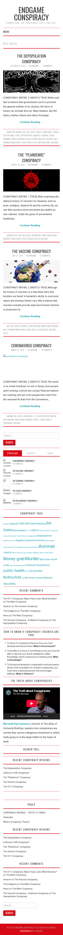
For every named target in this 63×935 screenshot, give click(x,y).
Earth (13, 541)
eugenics (36, 135)
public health (27, 142)
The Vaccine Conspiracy (31, 251)
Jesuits (7, 552)
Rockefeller (32, 238)
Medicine (10, 419)
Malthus (42, 139)
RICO (24, 238)
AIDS (20, 235)
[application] (31, 703)
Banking (10, 416)
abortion (11, 132)
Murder (49, 139)
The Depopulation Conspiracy (31, 58)
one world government (18, 565)
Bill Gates (31, 132)
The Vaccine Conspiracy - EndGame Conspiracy (26, 620)
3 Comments (46, 164)
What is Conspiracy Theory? (16, 822)
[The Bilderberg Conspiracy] (7, 502)
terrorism (7, 423)
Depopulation (26, 135)
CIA (9, 536)
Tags (50, 453)
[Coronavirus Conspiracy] (31, 365)
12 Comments (45, 255)
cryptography (31, 536)
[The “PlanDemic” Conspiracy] (31, 180)
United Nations (44, 142)
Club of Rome (8, 135)
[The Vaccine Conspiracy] (31, 271)
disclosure (7, 541)
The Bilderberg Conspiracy (24, 500)
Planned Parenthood (11, 142)
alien (33, 523)
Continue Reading (31, 122)
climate (56, 132)
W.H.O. (5, 333)
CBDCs (38, 132)
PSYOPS (36, 419)
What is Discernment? (44, 646)
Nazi (55, 139)
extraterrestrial (34, 540)
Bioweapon (36, 235)
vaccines (54, 142)
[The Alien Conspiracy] (7, 492)
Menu (6, 32)
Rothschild (43, 238)
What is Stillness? (25, 674)
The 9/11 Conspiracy (13, 786)
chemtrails (47, 132)
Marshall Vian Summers (16, 723)
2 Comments (47, 65)
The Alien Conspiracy (21, 490)
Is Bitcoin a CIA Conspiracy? (16, 773)
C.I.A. (35, 416)
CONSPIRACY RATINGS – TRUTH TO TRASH (24, 812)
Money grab (52, 235)
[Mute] (50, 716)
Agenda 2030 (20, 132)
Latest (31, 453)
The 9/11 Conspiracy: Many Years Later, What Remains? (30, 598)
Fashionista (25, 930)
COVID (17, 135)
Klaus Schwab (32, 139)
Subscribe (8, 817)
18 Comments (46, 349)
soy (35, 142)
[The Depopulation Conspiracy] (31, 81)
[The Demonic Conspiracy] (7, 482)
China (44, 235)
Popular (12, 453)
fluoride (44, 135)
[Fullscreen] (55, 716)
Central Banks (44, 531)
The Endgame (33, 65)
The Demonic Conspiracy (23, 480)
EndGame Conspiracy (31, 13)
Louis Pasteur (34, 326)
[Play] (7, 716)
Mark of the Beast (46, 553)
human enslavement (30, 547)
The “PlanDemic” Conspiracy (31, 157)
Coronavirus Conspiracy (31, 345)
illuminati (47, 546)
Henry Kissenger (18, 139)
